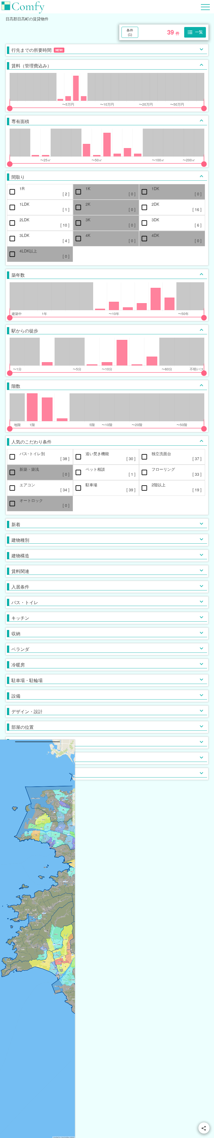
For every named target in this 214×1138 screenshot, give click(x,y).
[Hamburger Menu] (205, 6)
